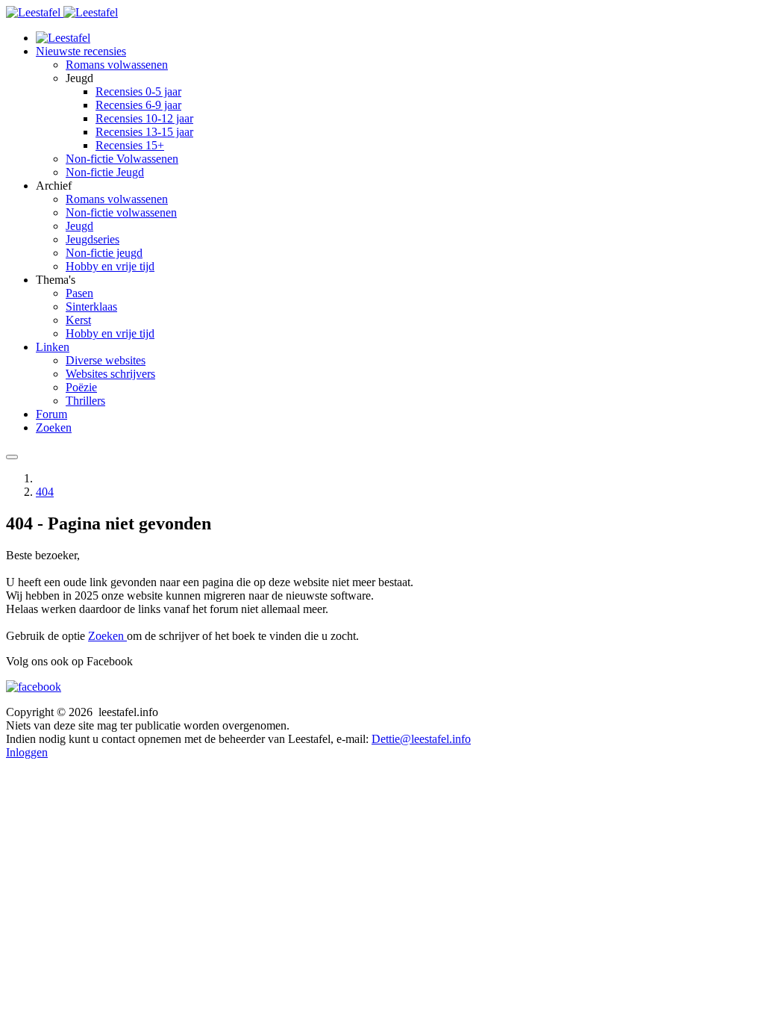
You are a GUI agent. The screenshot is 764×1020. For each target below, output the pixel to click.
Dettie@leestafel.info (421, 739)
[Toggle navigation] (12, 457)
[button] (81, 51)
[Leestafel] (62, 12)
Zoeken (107, 635)
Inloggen (27, 752)
